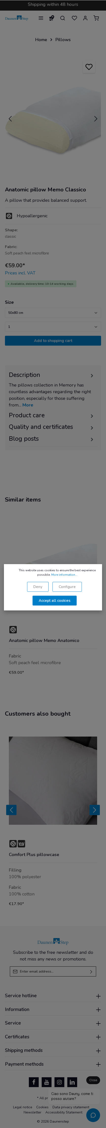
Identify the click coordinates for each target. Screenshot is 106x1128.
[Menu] (41, 18)
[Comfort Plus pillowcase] (53, 781)
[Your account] (85, 18)
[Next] (96, 119)
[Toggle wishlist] (89, 67)
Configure (67, 586)
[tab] (52, 389)
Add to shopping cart (53, 340)
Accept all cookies (55, 600)
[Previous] (10, 119)
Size (9, 302)
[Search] (63, 18)
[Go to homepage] (16, 18)
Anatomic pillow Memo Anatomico (44, 640)
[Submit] (91, 971)
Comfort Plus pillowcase (34, 855)
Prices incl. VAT (20, 273)
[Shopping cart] (96, 18)
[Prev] (11, 810)
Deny (37, 586)
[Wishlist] (74, 18)
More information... (64, 575)
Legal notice (22, 1107)
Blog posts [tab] (24, 439)
